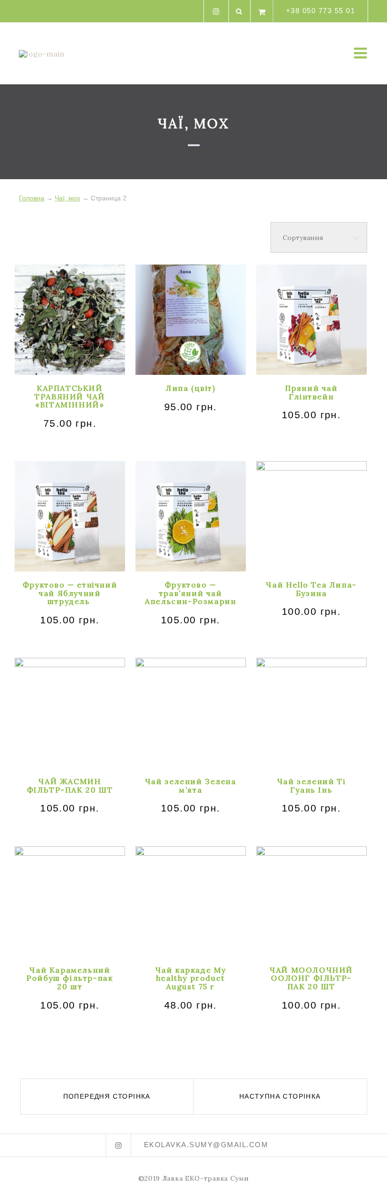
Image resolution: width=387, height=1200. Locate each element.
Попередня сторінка (107, 1096)
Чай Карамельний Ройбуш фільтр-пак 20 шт (69, 978)
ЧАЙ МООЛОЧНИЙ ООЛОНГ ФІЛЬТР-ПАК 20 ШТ (311, 978)
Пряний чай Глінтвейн (311, 392)
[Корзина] (262, 11)
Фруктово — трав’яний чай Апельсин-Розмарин (190, 593)
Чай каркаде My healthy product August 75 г (190, 978)
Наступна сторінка (280, 1096)
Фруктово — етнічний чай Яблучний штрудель (70, 593)
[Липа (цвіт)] (190, 320)
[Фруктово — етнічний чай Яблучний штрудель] (70, 516)
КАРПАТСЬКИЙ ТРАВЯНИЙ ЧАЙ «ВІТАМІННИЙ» (69, 396)
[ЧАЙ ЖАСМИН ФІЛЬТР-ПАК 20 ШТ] (70, 713)
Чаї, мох (67, 198)
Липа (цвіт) (191, 388)
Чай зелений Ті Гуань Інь (311, 785)
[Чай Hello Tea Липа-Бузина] (311, 516)
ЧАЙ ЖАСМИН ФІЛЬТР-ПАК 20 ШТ (70, 785)
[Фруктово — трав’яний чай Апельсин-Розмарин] (190, 516)
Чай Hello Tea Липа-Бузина (311, 589)
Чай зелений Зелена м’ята (190, 785)
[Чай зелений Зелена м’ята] (190, 713)
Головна (31, 198)
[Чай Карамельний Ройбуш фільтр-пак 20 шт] (70, 901)
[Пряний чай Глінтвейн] (311, 320)
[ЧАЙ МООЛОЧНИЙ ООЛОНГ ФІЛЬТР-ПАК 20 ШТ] (311, 901)
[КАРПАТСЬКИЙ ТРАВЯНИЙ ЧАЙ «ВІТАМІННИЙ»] (70, 320)
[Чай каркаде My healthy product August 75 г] (190, 901)
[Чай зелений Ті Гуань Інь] (311, 713)
